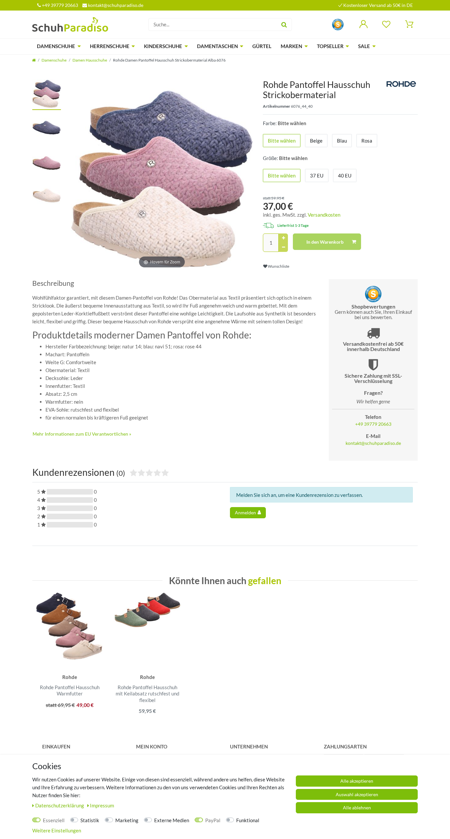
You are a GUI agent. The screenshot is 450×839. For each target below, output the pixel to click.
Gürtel (261, 46)
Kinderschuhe (163, 46)
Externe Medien (171, 820)
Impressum (102, 805)
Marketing (126, 820)
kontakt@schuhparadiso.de (115, 5)
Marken (291, 46)
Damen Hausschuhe (89, 60)
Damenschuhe (56, 46)
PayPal (212, 820)
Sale (364, 46)
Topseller (330, 46)
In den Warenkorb (325, 242)
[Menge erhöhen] (283, 238)
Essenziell (54, 820)
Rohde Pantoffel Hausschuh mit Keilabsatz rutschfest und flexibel (147, 693)
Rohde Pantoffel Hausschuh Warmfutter (69, 690)
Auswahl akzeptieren (357, 794)
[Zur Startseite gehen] (34, 60)
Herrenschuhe (109, 46)
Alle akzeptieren (356, 781)
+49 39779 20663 (59, 5)
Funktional (247, 820)
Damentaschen (217, 46)
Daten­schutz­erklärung (60, 805)
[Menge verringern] (283, 247)
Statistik (89, 820)
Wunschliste (278, 266)
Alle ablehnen (357, 807)
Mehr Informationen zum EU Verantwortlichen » (82, 434)
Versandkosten (324, 215)
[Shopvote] (338, 24)
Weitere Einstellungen (56, 830)
